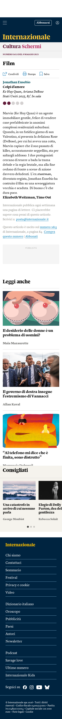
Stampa (32, 74)
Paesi (9, 626)
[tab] (28, 527)
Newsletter (14, 641)
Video (10, 592)
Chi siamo (13, 555)
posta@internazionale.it (32, 219)
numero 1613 (48, 227)
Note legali (18, 712)
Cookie (29, 712)
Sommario (13, 570)
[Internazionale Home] (21, 544)
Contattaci (13, 563)
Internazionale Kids (20, 675)
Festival (11, 578)
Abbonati (31, 236)
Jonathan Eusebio (16, 82)
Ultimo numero (17, 668)
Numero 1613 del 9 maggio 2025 (21, 55)
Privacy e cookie (18, 585)
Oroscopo (13, 612)
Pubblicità (13, 619)
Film (9, 63)
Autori (10, 634)
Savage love (14, 660)
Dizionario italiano (20, 604)
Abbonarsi (43, 22)
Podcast (11, 653)
